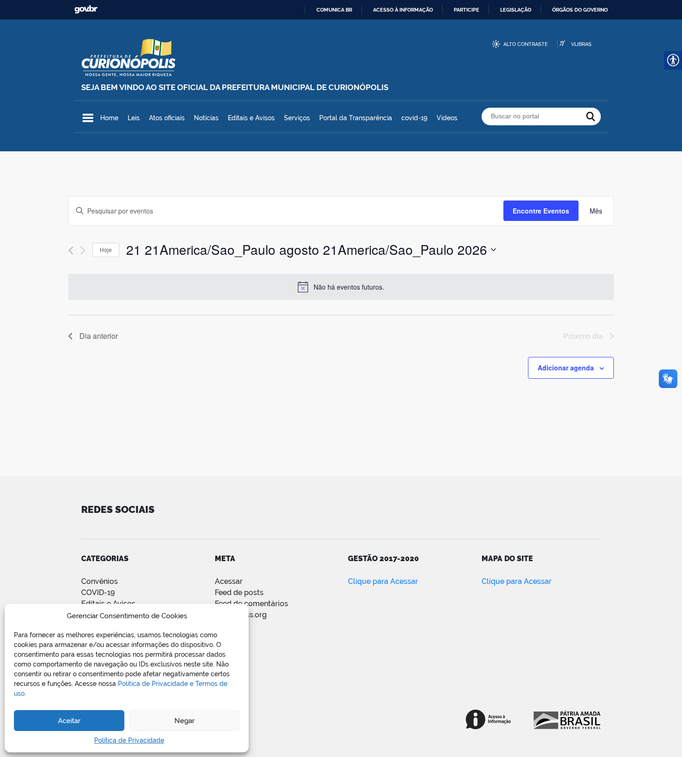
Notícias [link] (206, 118)
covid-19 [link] (414, 118)
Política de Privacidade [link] (129, 740)
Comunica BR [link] (334, 9)
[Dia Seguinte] (82, 250)
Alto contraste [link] (525, 44)
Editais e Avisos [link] (251, 118)
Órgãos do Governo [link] (580, 9)
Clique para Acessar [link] (383, 581)
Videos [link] (447, 118)
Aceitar (69, 721)
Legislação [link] (515, 9)
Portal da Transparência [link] (355, 118)
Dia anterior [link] (98, 335)
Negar (184, 721)
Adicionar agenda (566, 367)
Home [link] (109, 118)
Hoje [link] (106, 249)
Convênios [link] (99, 581)
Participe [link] (466, 9)
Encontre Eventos (541, 210)
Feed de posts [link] (239, 592)
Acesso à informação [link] (403, 9)
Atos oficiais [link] (167, 118)
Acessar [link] (229, 581)
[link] (596, 211)
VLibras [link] (581, 44)
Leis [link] (134, 118)
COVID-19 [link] (98, 592)
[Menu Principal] (88, 118)
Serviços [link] (297, 118)
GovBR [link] (85, 9)
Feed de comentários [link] (251, 603)
